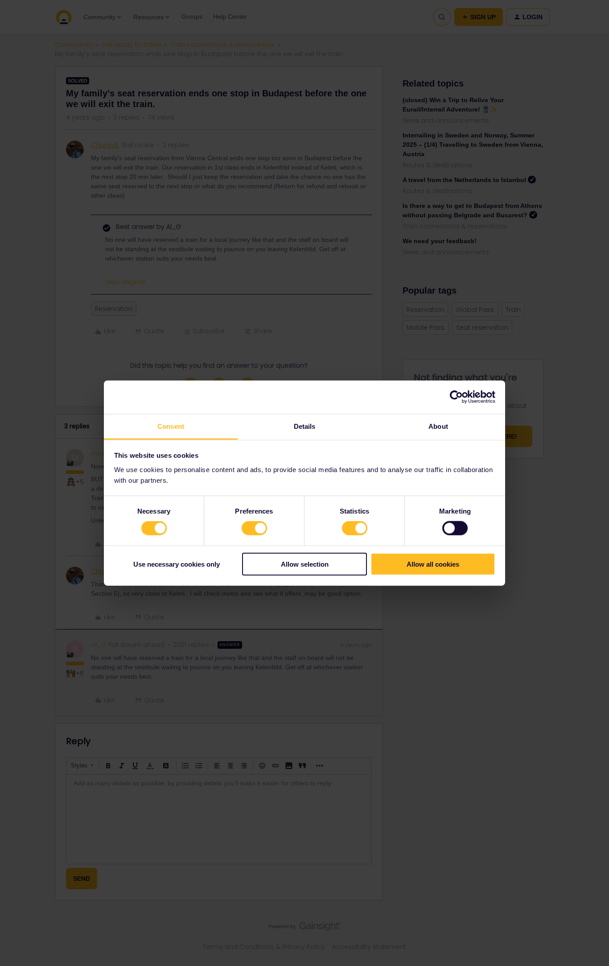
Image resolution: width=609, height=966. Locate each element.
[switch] (254, 528)
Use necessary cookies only (176, 564)
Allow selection (305, 564)
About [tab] (438, 426)
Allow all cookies (433, 564)
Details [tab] (305, 426)
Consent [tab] (170, 426)
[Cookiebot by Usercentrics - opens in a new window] (456, 397)
